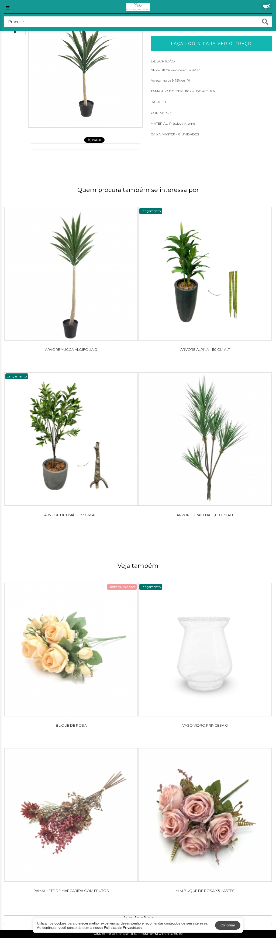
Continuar (227, 925)
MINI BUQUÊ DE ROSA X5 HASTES (204, 890)
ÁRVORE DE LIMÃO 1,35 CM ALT (71, 515)
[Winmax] (138, 7)
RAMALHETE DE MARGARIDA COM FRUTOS (71, 890)
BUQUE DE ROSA (71, 725)
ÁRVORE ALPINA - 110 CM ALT (205, 349)
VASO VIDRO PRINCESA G (205, 725)
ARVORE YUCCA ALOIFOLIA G (71, 349)
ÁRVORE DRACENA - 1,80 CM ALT (205, 515)
